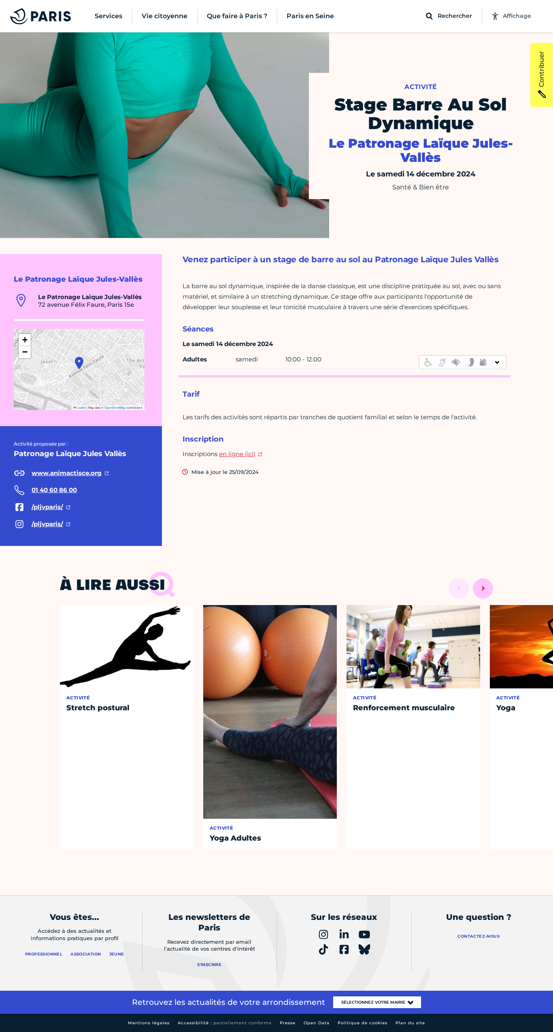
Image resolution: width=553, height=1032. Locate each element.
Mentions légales (149, 1023)
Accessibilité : (225, 1023)
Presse (288, 1023)
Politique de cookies (362, 1023)
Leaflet (81, 407)
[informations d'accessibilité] (462, 362)
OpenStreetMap (114, 407)
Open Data (317, 1023)
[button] (79, 363)
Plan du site (410, 1023)
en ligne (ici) (237, 454)
